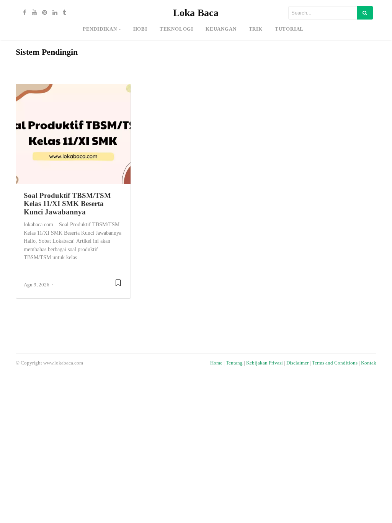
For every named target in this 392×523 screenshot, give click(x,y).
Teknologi (176, 29)
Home (216, 363)
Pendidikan (100, 29)
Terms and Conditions (335, 363)
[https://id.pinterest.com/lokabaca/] (42, 13)
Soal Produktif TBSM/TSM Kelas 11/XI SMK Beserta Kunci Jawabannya (67, 203)
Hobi (140, 29)
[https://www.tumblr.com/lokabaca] (62, 13)
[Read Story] (118, 286)
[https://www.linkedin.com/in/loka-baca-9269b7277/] (53, 13)
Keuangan (221, 29)
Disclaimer (297, 363)
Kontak (368, 363)
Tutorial (289, 29)
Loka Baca (196, 12)
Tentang (234, 363)
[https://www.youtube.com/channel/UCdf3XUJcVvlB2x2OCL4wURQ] (32, 13)
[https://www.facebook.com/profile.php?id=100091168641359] (22, 13)
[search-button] (365, 13)
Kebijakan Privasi (264, 363)
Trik (256, 29)
